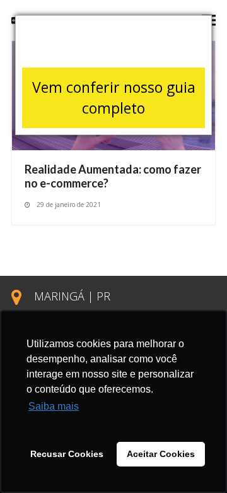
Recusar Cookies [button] (66, 454)
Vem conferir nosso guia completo (113, 97)
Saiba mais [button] (53, 406)
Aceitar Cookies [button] (161, 454)
